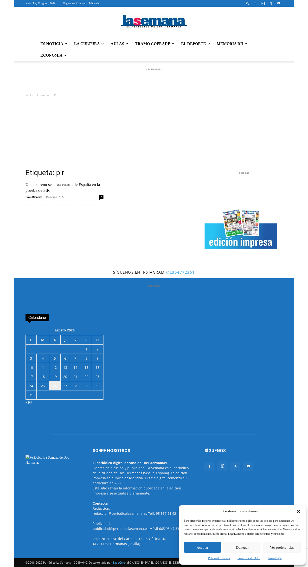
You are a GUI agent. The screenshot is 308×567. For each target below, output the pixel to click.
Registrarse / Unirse (74, 3)
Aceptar (202, 547)
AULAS (117, 44)
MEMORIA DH (230, 44)
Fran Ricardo (34, 197)
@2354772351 (180, 272)
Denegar (242, 547)
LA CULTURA (87, 44)
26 (55, 385)
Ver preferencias (282, 547)
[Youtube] (278, 3)
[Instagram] (263, 3)
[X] (271, 3)
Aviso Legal (275, 558)
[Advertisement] (154, 134)
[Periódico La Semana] (154, 22)
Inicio (29, 95)
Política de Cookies (219, 558)
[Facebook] (255, 3)
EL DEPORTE (193, 44)
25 (43, 385)
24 (31, 385)
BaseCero (119, 562)
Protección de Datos (248, 558)
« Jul (29, 402)
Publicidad (94, 3)
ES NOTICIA (51, 44)
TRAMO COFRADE (152, 44)
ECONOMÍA (51, 55)
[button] (298, 511)
